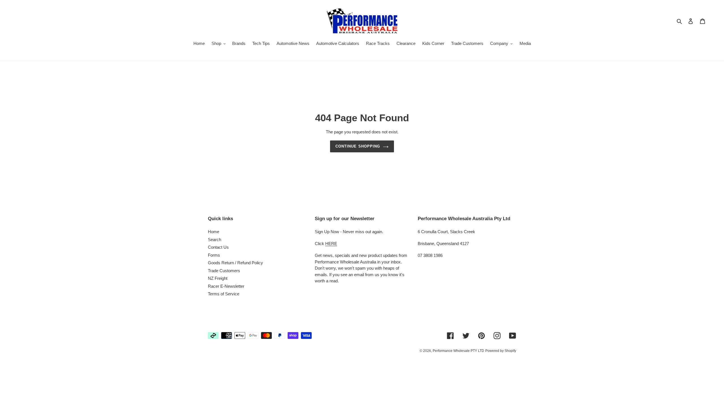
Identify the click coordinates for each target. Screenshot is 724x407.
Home (213, 231)
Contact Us (218, 247)
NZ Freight (217, 278)
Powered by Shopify (500, 351)
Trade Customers (224, 270)
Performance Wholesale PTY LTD (458, 351)
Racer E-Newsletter (226, 286)
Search (214, 239)
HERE (331, 243)
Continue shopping (357, 146)
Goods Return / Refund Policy (235, 262)
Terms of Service (223, 293)
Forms (214, 255)
